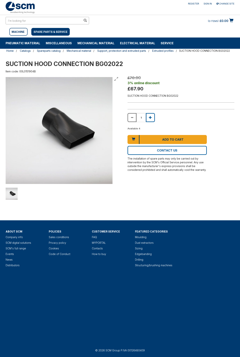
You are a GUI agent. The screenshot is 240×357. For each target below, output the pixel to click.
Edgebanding (143, 254)
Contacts (97, 248)
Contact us (167, 150)
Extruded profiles (163, 50)
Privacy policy (57, 242)
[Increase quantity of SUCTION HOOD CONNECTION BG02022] (150, 117)
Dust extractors (144, 242)
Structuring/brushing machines (153, 265)
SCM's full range (16, 248)
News (9, 259)
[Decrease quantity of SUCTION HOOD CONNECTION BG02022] (132, 117)
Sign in (208, 3)
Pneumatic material (23, 43)
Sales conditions (59, 237)
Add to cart (173, 139)
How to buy (99, 254)
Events (10, 254)
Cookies (54, 248)
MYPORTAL (99, 242)
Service (167, 43)
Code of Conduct (59, 254)
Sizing (138, 248)
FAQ (94, 237)
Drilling (139, 259)
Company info (14, 237)
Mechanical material (95, 43)
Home (10, 50)
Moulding (140, 237)
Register (193, 3)
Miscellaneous (59, 43)
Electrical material (137, 43)
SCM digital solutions (18, 242)
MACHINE (18, 31)
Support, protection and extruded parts (121, 50)
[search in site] (85, 21)
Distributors (13, 265)
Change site (226, 3)
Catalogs (25, 50)
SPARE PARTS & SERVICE (51, 31)
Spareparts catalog (49, 50)
